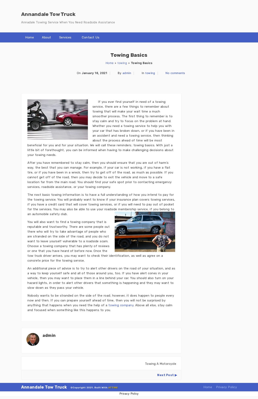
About (46, 37)
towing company (120, 305)
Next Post (165, 375)
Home (29, 37)
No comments (175, 73)
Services (65, 37)
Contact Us (90, 37)
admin (127, 73)
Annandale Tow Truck (44, 387)
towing (122, 63)
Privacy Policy (226, 387)
